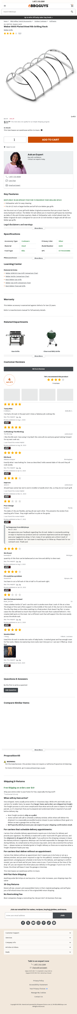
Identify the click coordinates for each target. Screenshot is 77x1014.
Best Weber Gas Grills (14, 280)
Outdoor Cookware (40, 21)
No (20, 417)
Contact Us (38, 997)
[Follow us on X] (28, 923)
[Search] (72, 11)
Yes (17, 417)
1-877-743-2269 (39, 1)
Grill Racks (52, 21)
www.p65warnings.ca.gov (35, 768)
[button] (38, 933)
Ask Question (10, 690)
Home (6, 21)
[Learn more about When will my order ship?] (41, 130)
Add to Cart (50, 139)
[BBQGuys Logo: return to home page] (38, 6)
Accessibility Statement (38, 985)
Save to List (10, 147)
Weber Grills (8, 30)
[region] (38, 78)
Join (62, 915)
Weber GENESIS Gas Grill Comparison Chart (22, 273)
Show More (38, 228)
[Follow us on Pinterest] (44, 923)
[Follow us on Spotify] (54, 923)
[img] (38, 76)
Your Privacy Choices (37, 989)
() (19, 33)
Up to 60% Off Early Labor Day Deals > (38, 17)
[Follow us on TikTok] (49, 923)
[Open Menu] (5, 6)
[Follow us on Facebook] (23, 923)
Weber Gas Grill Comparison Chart (18, 283)
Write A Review (38, 369)
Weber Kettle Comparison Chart (17, 276)
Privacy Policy (38, 981)
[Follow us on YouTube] (33, 923)
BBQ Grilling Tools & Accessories (21, 21)
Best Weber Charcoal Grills (15, 286)
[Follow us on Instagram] (38, 923)
